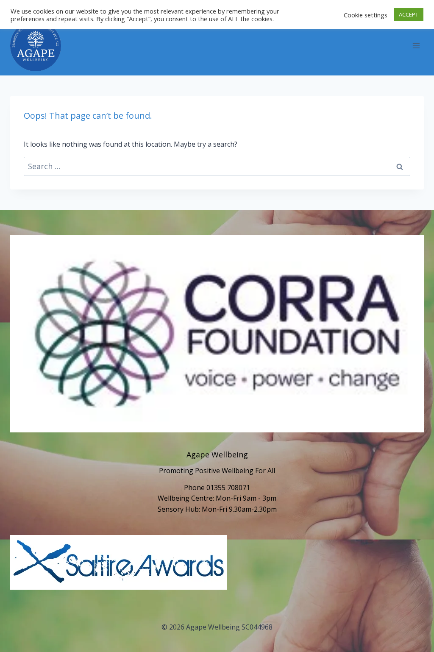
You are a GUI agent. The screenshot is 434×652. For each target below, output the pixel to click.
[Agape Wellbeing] (35, 45)
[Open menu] (416, 46)
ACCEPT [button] (408, 14)
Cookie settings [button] (365, 15)
